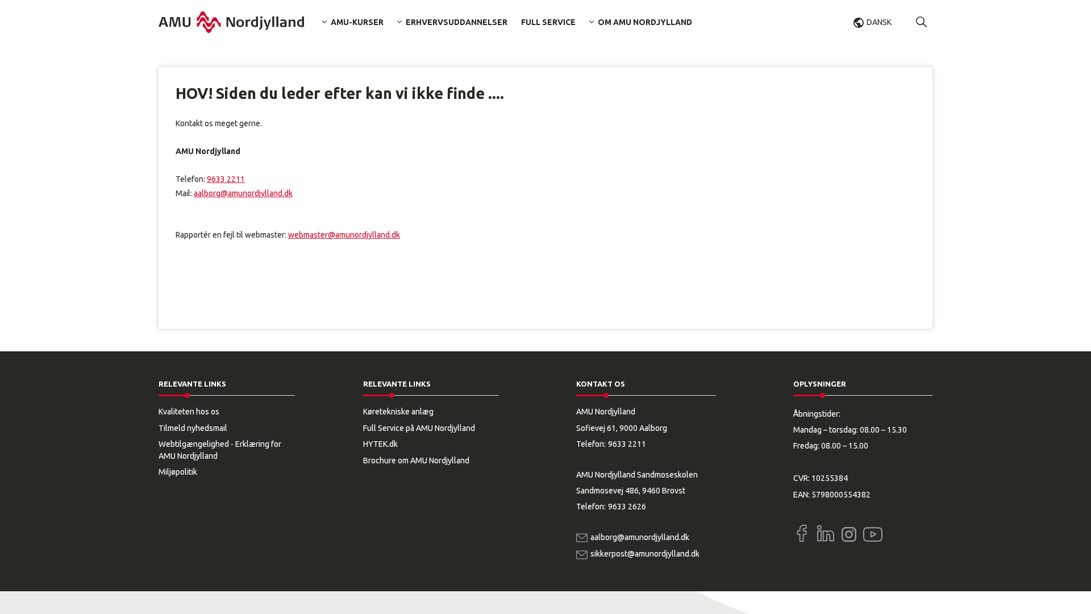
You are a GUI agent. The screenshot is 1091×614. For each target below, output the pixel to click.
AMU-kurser (357, 22)
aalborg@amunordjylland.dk (243, 193)
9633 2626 (627, 506)
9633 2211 (226, 179)
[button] (921, 22)
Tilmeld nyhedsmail (193, 428)
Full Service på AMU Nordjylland (419, 428)
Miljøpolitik (178, 471)
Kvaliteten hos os (189, 411)
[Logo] (231, 22)
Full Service (548, 22)
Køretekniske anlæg (398, 411)
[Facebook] (801, 533)
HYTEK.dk (380, 444)
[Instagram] (849, 534)
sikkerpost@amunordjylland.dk (644, 553)
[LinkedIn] (825, 533)
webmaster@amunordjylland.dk (344, 234)
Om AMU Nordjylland (645, 22)
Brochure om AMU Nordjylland (416, 460)
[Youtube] (872, 532)
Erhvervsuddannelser (456, 22)
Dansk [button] (879, 22)
